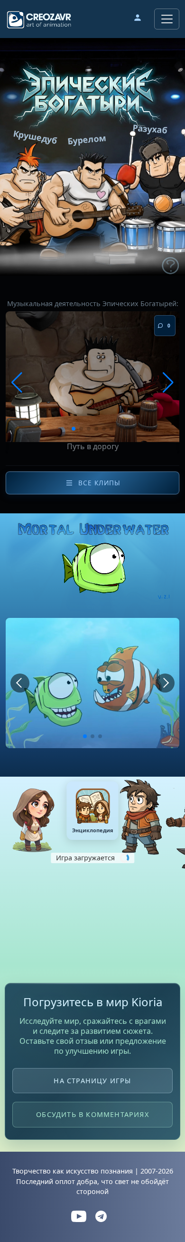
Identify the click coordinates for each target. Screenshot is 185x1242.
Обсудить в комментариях (92, 1114)
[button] (137, 19)
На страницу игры (92, 1080)
